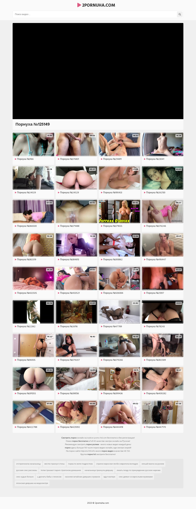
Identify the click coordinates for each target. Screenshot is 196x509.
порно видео (107, 451)
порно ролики (92, 444)
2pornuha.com (98, 5)
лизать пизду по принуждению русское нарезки (138, 470)
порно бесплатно (80, 441)
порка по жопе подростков (80, 463)
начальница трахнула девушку (99, 470)
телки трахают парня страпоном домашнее (61, 470)
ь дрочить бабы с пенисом (49, 476)
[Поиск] (180, 14)
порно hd (91, 454)
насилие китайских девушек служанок (82, 476)
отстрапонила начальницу (28, 463)
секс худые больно (25, 476)
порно (68, 447)
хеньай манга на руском (153, 463)
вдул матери (109, 476)
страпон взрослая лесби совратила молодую (117, 463)
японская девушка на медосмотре (32, 483)
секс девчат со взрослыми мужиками (136, 476)
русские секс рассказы (26, 470)
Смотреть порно (69, 437)
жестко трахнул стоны (54, 463)
